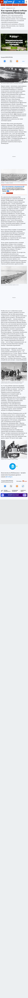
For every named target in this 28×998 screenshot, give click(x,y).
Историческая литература (15, 491)
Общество (4, 193)
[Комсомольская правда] (8, 2)
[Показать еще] (23, 61)
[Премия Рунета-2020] (13, 1)
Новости (3, 4)
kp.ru (25, 481)
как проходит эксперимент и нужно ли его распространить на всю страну (13, 189)
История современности (7, 491)
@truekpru (9, 477)
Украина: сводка (23, 4)
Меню (1, 1)
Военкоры (15, 4)
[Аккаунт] (26, 1)
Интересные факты (23, 491)
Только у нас (9, 4)
